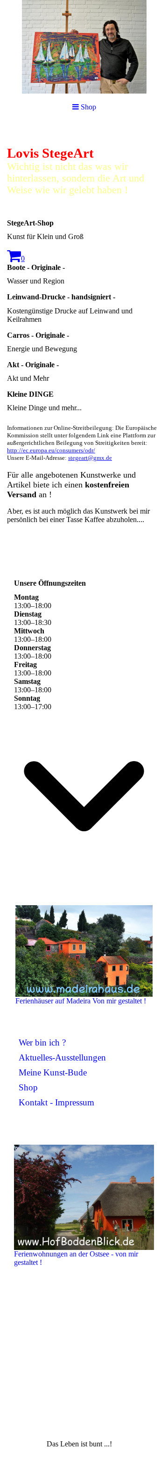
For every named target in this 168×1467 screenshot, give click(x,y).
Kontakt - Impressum (56, 1102)
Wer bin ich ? (42, 1042)
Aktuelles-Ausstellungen (62, 1057)
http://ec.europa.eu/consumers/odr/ (51, 450)
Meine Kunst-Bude (53, 1072)
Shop (28, 1087)
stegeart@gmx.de (90, 457)
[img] (84, 47)
